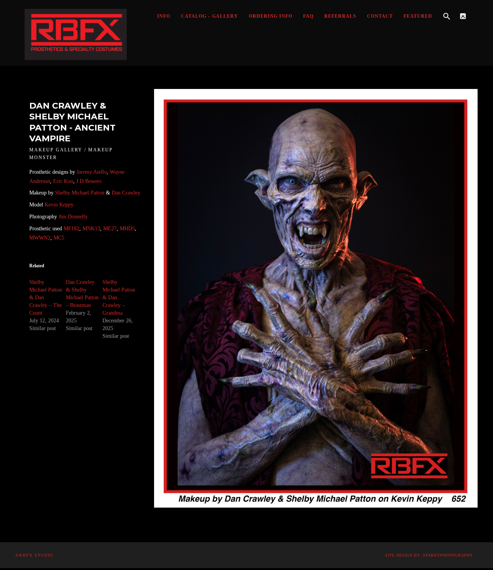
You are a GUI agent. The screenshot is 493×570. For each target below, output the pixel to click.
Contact (380, 16)
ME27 (109, 228)
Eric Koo (63, 181)
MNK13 (91, 228)
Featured (418, 16)
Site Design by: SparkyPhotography (429, 555)
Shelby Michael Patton (79, 193)
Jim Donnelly (73, 217)
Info (163, 16)
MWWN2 (39, 238)
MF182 (70, 228)
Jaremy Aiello (92, 172)
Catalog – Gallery (209, 16)
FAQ (308, 16)
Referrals (340, 16)
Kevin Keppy (59, 205)
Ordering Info (270, 16)
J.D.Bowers (88, 181)
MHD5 (127, 228)
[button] (447, 17)
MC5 (59, 238)
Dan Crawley (126, 193)
